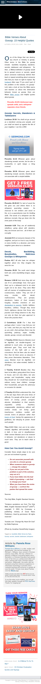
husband (8, 82)
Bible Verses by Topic (24, 534)
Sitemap (17, 681)
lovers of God (10, 417)
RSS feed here (30, 581)
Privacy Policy (24, 681)
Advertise (37, 681)
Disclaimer (31, 681)
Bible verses (14, 94)
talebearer (23, 536)
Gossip (7, 536)
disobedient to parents (13, 305)
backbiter (14, 534)
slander (17, 536)
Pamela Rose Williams (14, 44)
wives (7, 360)
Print (25, 44)
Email (29, 44)
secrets (12, 536)
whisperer (30, 536)
